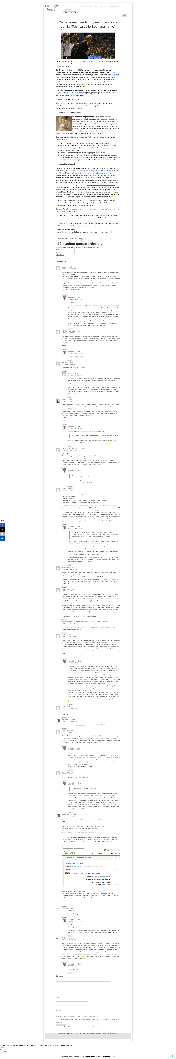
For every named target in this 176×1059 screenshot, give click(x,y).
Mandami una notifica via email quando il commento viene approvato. (78, 1016)
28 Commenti (68, 30)
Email (58, 1004)
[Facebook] (2, 525)
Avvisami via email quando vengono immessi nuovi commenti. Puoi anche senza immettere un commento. (87, 1021)
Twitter (84, 1033)
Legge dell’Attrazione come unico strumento (71, 93)
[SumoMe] (2, 538)
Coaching (102, 6)
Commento (59, 980)
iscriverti (105, 1019)
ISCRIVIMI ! (60, 254)
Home (66, 6)
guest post (90, 187)
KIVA (104, 218)
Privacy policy (91, 1033)
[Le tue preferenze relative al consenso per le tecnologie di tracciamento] (173, 1056)
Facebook (78, 1033)
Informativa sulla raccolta (70, 1057)
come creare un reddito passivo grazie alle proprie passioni (91, 170)
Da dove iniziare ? (115, 6)
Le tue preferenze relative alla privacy (96, 1057)
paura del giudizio (109, 119)
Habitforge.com (80, 725)
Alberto (64, 399)
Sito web (58, 1010)
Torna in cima (114, 1033)
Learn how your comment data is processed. (92, 1026)
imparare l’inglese (103, 442)
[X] (2, 529)
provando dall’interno (100, 325)
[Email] (2, 534)
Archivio (68, 9)
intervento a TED (75, 70)
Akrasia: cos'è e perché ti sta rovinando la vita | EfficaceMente (84, 622)
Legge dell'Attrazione (68, 238)
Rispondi (64, 295)
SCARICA (3, 1052)
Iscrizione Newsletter (88, 6)
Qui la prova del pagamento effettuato (73, 848)
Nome (58, 997)
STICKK (90, 137)
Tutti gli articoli (70, 1033)
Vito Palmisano (67, 331)
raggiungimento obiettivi (82, 238)
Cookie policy (100, 1033)
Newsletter (61, 1033)
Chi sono (74, 6)
